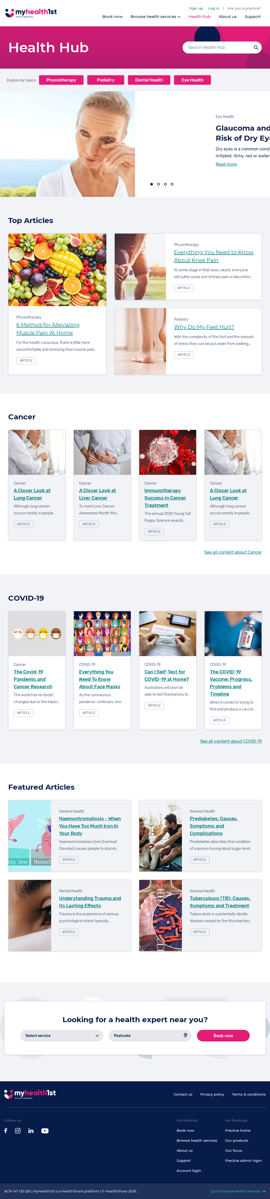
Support (253, 16)
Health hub (200, 16)
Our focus (233, 1150)
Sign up (196, 8)
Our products (236, 1140)
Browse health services (197, 1140)
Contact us (183, 1094)
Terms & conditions (249, 1094)
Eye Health (193, 80)
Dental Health (149, 80)
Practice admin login (243, 1160)
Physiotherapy (61, 80)
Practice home (237, 1130)
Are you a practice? (244, 8)
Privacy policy (212, 1094)
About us (228, 16)
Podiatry (105, 80)
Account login (189, 1170)
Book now (112, 16)
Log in (213, 8)
